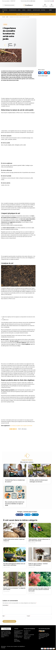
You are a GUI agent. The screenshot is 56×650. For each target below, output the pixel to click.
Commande (51, 6)
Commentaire (6, 605)
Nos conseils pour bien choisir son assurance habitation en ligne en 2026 (14, 503)
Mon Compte (45, 6)
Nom (4, 615)
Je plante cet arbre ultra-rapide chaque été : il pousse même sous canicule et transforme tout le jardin (39, 589)
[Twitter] (42, 72)
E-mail (28, 615)
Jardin (7, 16)
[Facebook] (39, 72)
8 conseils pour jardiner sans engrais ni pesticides (21, 425)
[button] (51, 11)
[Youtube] (45, 72)
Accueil (3, 16)
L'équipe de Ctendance (27, 460)
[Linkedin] (48, 72)
